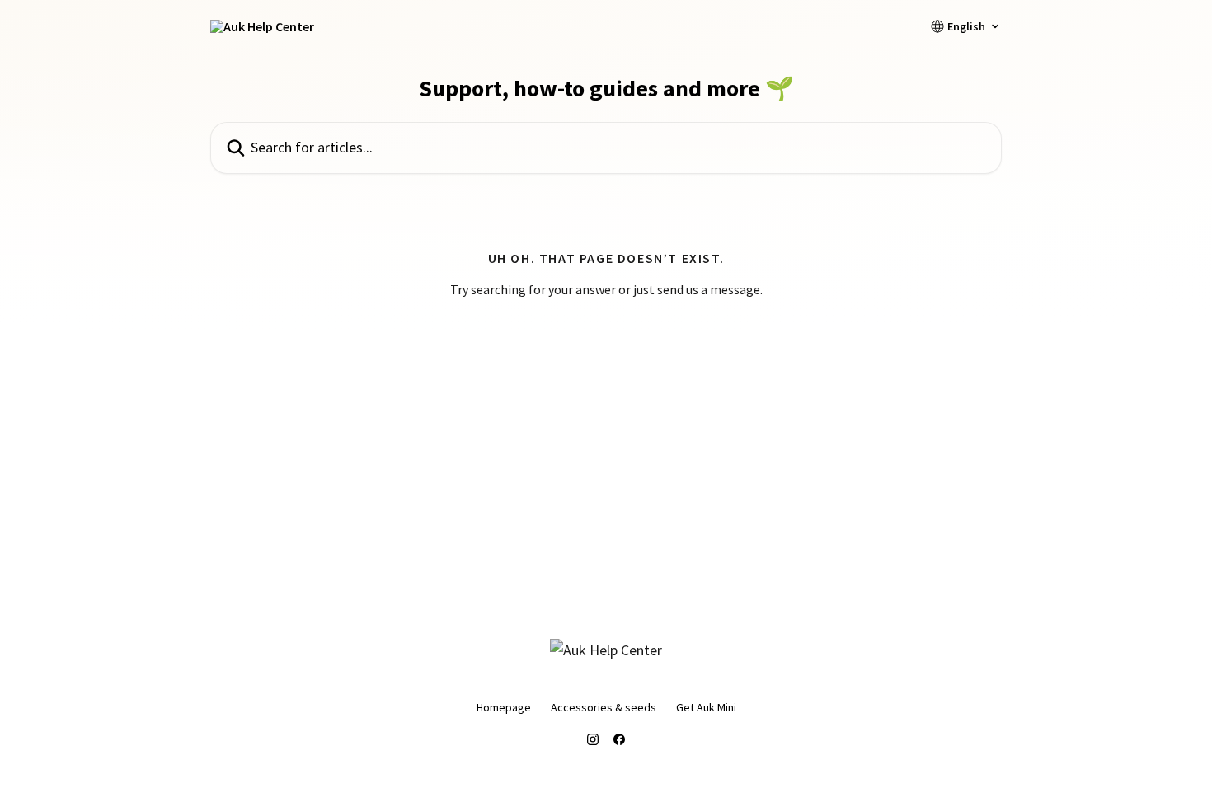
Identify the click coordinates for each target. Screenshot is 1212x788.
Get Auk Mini (706, 707)
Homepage (504, 707)
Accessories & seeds (603, 707)
